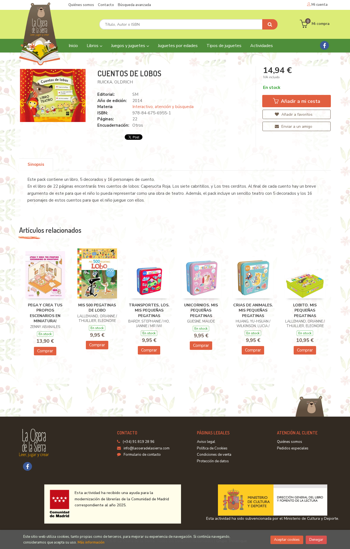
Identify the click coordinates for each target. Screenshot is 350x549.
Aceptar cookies (287, 539)
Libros (93, 46)
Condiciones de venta (214, 454)
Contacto (106, 4)
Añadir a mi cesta (299, 101)
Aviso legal (206, 441)
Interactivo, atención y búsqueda (163, 106)
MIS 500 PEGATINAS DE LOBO (97, 308)
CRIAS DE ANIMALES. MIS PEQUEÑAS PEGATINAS (253, 310)
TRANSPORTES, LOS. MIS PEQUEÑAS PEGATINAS (149, 310)
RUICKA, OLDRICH (115, 82)
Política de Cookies (212, 448)
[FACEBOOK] (324, 45)
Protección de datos (213, 461)
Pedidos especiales (292, 448)
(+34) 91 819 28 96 (138, 441)
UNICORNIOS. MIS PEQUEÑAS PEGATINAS (201, 310)
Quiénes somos (81, 4)
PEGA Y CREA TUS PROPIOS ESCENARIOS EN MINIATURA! (45, 313)
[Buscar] (270, 24)
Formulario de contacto (142, 454)
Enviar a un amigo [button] (296, 126)
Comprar (45, 351)
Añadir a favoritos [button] (296, 114)
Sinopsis (36, 164)
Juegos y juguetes (128, 46)
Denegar (316, 539)
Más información (91, 542)
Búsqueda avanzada (134, 4)
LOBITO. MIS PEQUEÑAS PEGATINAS (305, 310)
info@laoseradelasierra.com (147, 448)
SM (135, 94)
